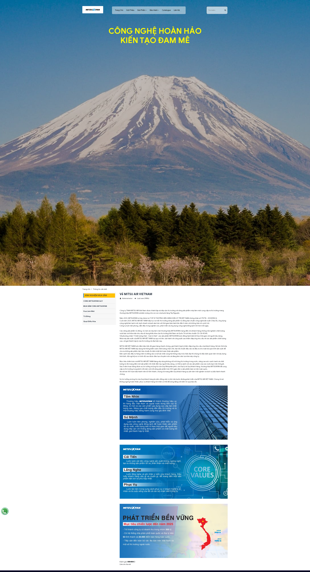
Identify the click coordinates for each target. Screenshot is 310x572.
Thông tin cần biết (100, 289)
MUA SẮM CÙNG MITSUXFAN (95, 306)
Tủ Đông (86, 316)
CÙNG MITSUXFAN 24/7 (93, 301)
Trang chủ (86, 289)
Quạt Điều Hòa (89, 321)
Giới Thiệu (130, 10)
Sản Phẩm (141, 10)
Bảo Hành (154, 10)
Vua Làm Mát (89, 311)
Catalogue (166, 10)
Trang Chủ (119, 10)
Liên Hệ (177, 10)
